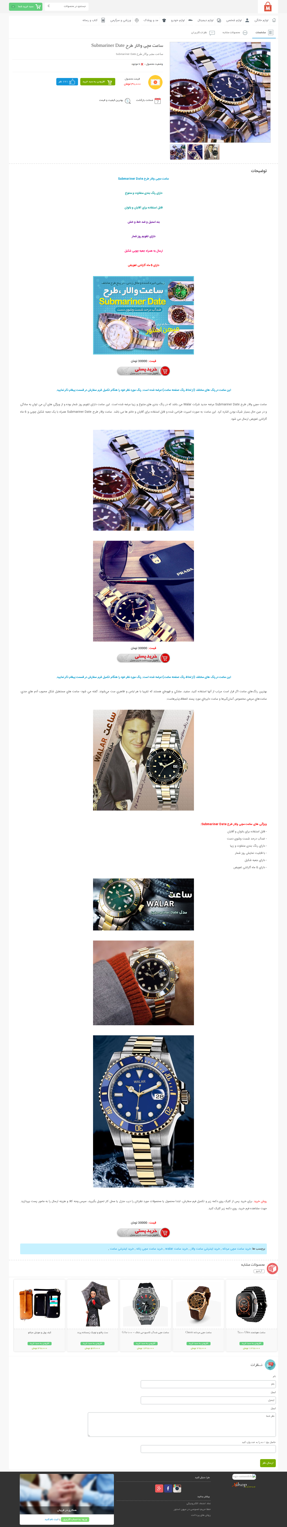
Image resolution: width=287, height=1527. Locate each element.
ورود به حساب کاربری (75, 1519)
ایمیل (273, 1392)
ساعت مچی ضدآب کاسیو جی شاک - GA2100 (145, 1332)
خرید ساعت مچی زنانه (149, 1248)
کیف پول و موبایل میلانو (39, 1332)
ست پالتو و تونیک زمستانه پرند (92, 1332)
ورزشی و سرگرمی (120, 20)
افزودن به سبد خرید (94, 81)
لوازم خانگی (261, 20)
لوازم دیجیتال (205, 20)
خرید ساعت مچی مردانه (236, 1248)
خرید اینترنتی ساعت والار (205, 1248)
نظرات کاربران (199, 32)
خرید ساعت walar (176, 1248)
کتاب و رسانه (90, 20)
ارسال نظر (268, 1463)
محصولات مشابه (231, 32)
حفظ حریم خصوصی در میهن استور (192, 1509)
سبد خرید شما (25, 6)
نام (274, 1376)
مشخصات (261, 32)
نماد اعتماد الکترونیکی (199, 1503)
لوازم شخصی (234, 20)
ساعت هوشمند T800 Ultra (251, 1332)
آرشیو (259, 1271)
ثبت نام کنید (51, 1519)
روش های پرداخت (201, 1515)
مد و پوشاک (151, 20)
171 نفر (63, 81)
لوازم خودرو (178, 20)
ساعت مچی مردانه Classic (198, 1332)
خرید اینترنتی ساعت (122, 1248)
